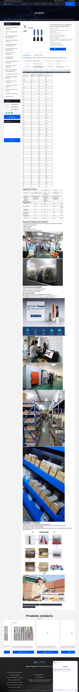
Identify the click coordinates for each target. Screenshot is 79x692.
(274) (11, 28)
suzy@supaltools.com (60, 0)
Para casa (24, 3)
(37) (9, 58)
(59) (11, 49)
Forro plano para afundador (29, 607)
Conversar (70, 3)
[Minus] (76, 662)
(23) (11, 74)
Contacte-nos (44, 3)
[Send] (76, 690)
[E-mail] (12, 113)
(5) (11, 81)
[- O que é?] (9, 113)
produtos (9, 19)
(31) (10, 53)
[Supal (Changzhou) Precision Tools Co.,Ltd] (8, 3)
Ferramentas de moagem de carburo (20, 19)
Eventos (51, 3)
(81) (11, 62)
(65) (11, 36)
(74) (11, 45)
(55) (11, 32)
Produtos (30, 3)
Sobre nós (37, 3)
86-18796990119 (71, 0)
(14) (11, 86)
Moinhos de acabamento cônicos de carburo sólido (51, 604)
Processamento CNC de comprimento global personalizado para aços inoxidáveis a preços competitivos (63, 647)
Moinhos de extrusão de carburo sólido (31, 604)
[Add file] (54, 690)
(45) (10, 66)
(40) (11, 41)
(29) (11, 77)
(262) (11, 70)
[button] (6, 636)
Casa (5, 19)
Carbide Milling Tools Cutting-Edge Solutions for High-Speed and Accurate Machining (39, 647)
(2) (11, 93)
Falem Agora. (12, 117)
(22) (11, 90)
